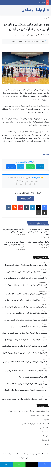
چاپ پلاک (46, 419)
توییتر (21, 167)
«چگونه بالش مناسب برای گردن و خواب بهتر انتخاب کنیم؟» (28, 411)
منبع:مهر (46, 154)
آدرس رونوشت (25, 198)
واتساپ (30, 167)
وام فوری (46, 444)
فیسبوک (11, 167)
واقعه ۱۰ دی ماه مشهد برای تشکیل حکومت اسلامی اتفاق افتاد (38, 231)
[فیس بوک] (44, 207)
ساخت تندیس (44, 428)
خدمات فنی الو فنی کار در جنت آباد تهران (35, 423)
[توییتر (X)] (38, 207)
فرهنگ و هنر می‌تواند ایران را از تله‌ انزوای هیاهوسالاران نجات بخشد (13, 244)
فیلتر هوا (46, 436)
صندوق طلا (45, 432)
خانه (46, 18)
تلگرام (40, 167)
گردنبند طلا (45, 440)
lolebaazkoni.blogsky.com (39, 415)
